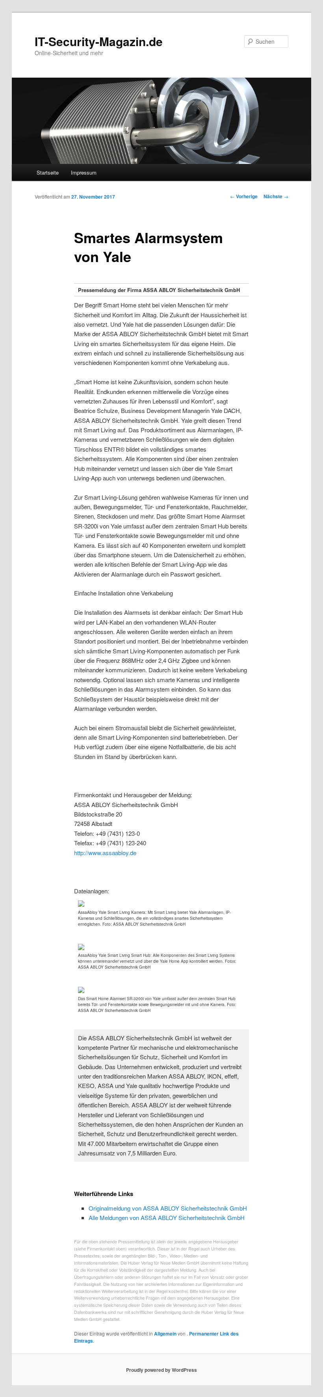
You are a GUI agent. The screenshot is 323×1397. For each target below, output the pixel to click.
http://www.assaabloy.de (105, 852)
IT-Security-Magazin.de (99, 41)
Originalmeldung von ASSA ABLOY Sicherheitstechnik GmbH (168, 1208)
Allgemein (165, 1333)
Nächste (276, 196)
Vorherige (244, 196)
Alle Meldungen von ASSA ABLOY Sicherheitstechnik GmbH (167, 1217)
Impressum (84, 172)
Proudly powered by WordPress (161, 1369)
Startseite (48, 172)
